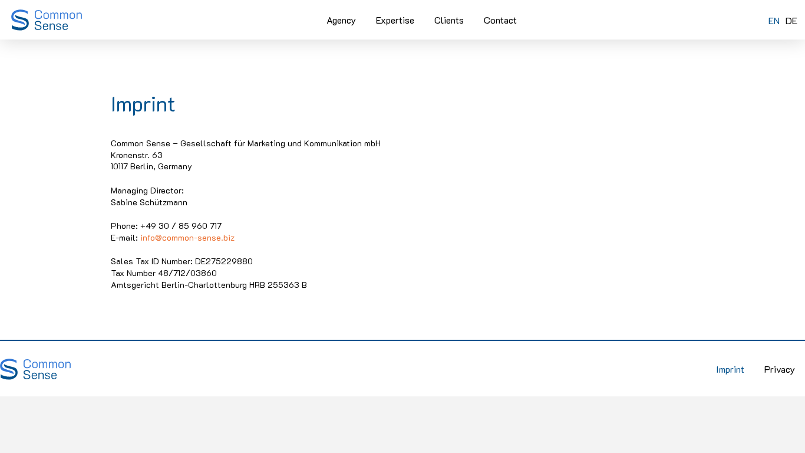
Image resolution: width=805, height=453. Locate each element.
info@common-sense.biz (187, 237)
